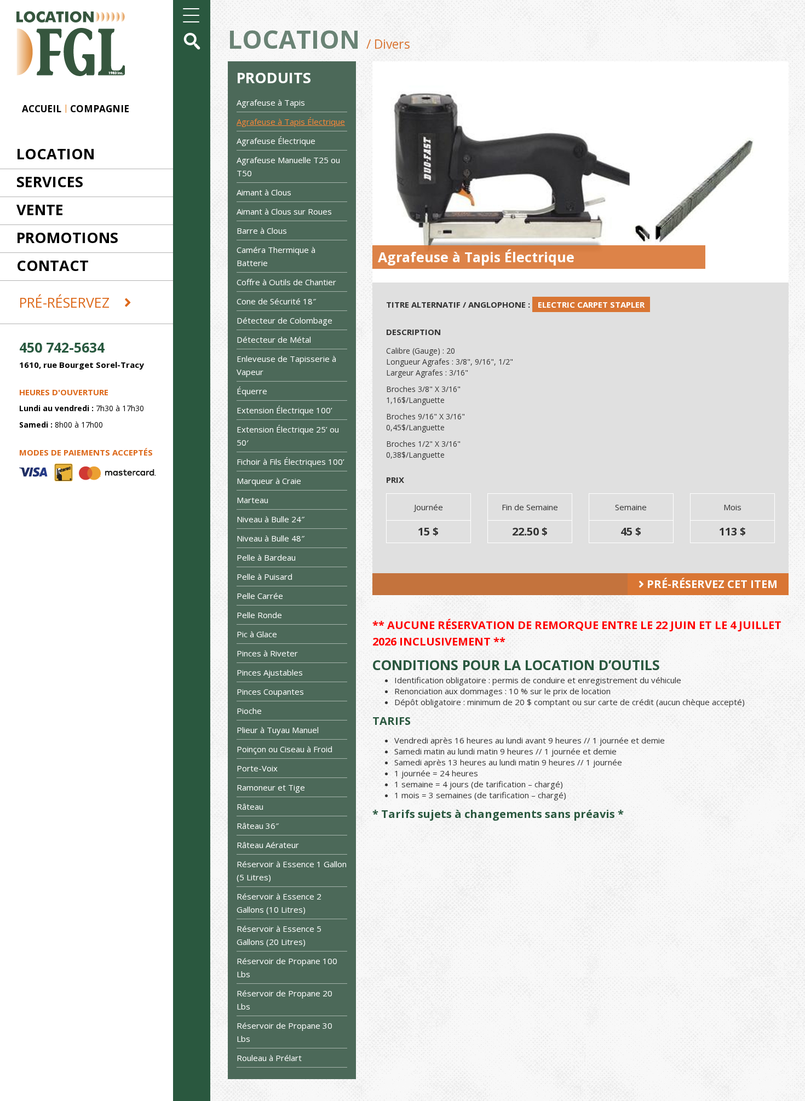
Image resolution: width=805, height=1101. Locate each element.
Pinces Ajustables (270, 672)
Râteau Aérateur (268, 844)
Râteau (250, 806)
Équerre (252, 390)
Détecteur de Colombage (284, 320)
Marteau (252, 499)
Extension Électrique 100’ (284, 410)
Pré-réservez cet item (711, 584)
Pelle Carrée (260, 595)
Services (49, 181)
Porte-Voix (257, 768)
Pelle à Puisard (264, 576)
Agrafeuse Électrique (276, 140)
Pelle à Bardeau (266, 557)
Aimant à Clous (264, 192)
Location (55, 153)
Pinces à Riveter (267, 653)
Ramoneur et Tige (271, 787)
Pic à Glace (257, 634)
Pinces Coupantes (270, 691)
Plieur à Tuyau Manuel (278, 729)
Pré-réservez (66, 302)
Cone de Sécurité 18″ (276, 301)
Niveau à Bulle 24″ (270, 519)
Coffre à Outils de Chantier (286, 281)
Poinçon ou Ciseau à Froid (284, 748)
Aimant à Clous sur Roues (284, 211)
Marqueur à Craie (269, 480)
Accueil (41, 108)
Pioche (249, 710)
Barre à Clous (262, 230)
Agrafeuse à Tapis (271, 102)
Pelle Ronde (259, 614)
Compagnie (99, 108)
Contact (52, 265)
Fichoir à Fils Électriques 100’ (290, 461)
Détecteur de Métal (274, 339)
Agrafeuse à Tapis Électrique (291, 121)
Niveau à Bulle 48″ (270, 538)
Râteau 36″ (258, 825)
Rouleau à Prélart (269, 1057)
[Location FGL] (62, 37)
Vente (40, 209)
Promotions (67, 237)
